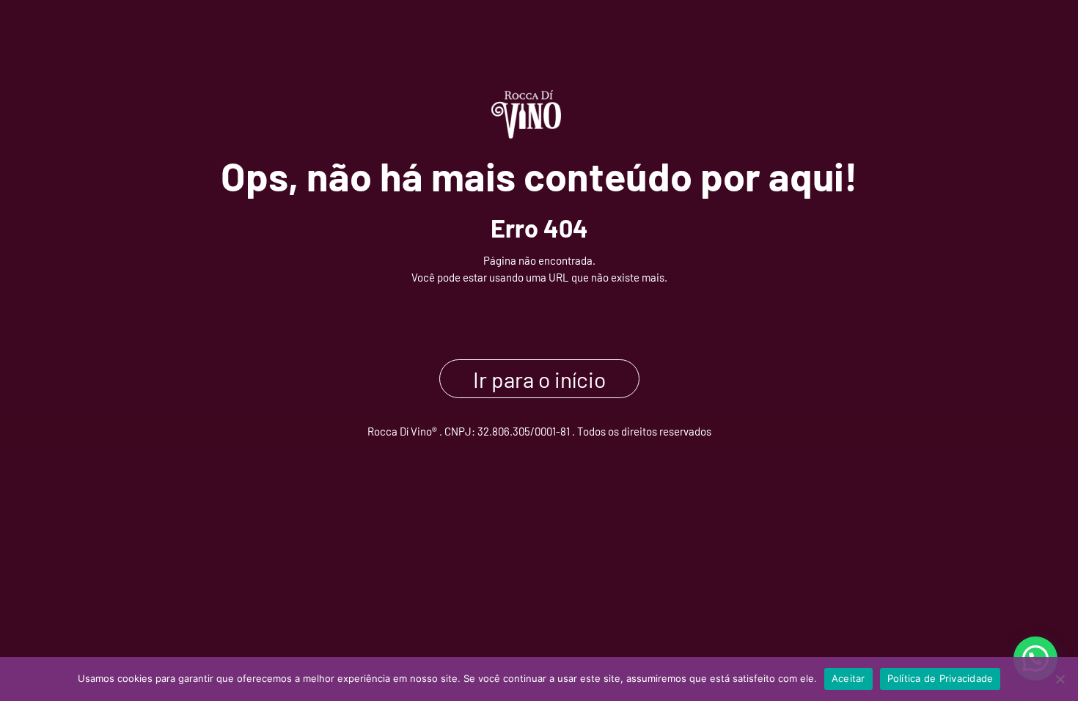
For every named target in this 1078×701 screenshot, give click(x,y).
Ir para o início (539, 378)
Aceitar (848, 678)
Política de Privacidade (940, 678)
